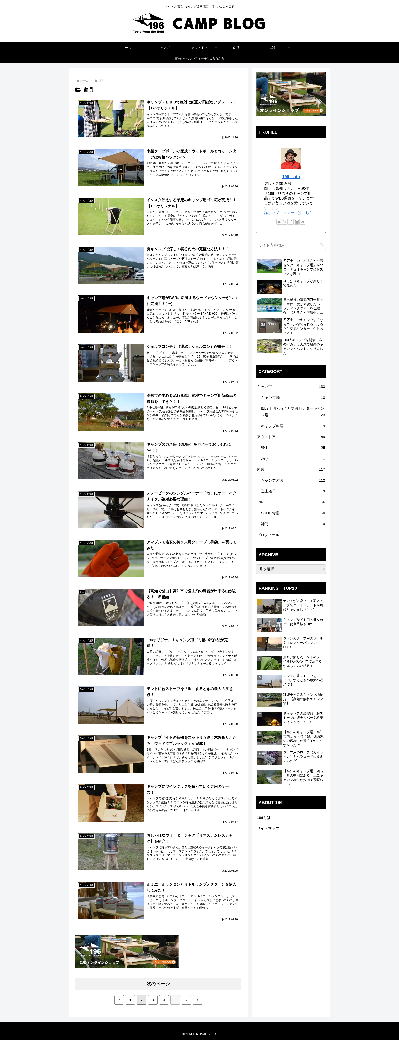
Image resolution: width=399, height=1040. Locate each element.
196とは (264, 818)
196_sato (291, 176)
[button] (321, 245)
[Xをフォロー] (285, 222)
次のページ (158, 983)
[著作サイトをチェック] (279, 222)
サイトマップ (268, 828)
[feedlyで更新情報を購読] (302, 222)
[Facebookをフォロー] (291, 222)
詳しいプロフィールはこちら (288, 213)
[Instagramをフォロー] (297, 222)
